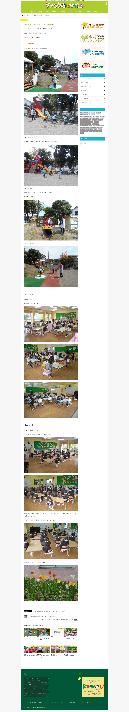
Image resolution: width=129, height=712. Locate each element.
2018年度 (83, 112)
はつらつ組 (55, 611)
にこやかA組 (47, 611)
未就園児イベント (86, 102)
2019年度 (88, 112)
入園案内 (47, 11)
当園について (33, 11)
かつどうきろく (28, 611)
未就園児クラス (55, 11)
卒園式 (86, 127)
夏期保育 (100, 127)
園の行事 (41, 11)
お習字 (92, 118)
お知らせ (84, 82)
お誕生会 (102, 118)
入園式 (82, 127)
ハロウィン (89, 125)
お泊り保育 (88, 118)
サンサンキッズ (95, 123)
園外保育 (90, 127)
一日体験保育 (96, 125)
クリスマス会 (83, 123)
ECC (94, 116)
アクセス (70, 11)
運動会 (82, 132)
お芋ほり (97, 118)
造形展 (96, 131)
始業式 (82, 129)
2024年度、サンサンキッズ (86, 116)
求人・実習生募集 (78, 11)
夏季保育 (95, 127)
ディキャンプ (83, 125)
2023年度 (88, 114)
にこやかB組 (94, 120)
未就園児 (100, 129)
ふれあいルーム (90, 121)
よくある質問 (88, 11)
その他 (83, 90)
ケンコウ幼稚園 (34, 707)
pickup (41, 611)
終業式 (82, 131)
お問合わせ (96, 11)
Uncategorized (85, 78)
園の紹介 (84, 94)
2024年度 (93, 114)
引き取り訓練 (94, 129)
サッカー (89, 123)
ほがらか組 (62, 611)
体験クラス (63, 11)
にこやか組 (100, 120)
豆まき (91, 131)
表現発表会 (87, 131)
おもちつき (102, 116)
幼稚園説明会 (87, 129)
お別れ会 (82, 118)
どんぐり (82, 120)
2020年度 (93, 112)
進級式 (99, 131)
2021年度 (36, 611)
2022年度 (83, 114)
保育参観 (101, 125)
